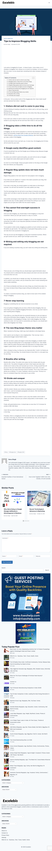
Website (38, 556)
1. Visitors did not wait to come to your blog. (19, 80)
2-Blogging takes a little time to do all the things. (20, 81)
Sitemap (4, 837)
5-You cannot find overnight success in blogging (20, 86)
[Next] (48, 505)
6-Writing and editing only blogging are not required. (21, 88)
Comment (5, 538)
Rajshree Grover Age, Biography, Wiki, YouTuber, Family (25, 700)
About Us (4, 830)
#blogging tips (12, 452)
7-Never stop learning (13, 90)
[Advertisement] (26, 56)
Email (21, 556)
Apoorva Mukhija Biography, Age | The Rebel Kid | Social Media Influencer (30, 759)
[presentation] (13, 498)
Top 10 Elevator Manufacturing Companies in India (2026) (25, 687)
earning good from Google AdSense (23, 135)
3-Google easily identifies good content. (18, 83)
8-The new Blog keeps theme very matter (18, 92)
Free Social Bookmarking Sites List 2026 (21, 740)
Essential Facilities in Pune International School (12, 476)
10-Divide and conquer (14, 95)
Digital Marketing (8, 38)
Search (3, 567)
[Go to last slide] (4, 505)
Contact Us (13, 681)
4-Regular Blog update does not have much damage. (21, 85)
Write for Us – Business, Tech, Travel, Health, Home (24, 656)
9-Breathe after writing (14, 93)
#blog (5, 452)
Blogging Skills (21, 452)
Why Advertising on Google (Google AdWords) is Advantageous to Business (13, 511)
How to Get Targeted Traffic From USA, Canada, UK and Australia (39, 476)
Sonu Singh (7, 44)
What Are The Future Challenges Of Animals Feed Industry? (26, 675)
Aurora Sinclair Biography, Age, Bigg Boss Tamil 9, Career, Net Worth (28, 734)
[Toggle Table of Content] (32, 78)
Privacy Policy (5, 835)
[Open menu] (49, 3)
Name (4, 556)
